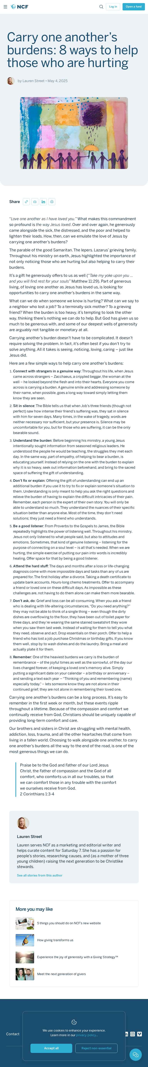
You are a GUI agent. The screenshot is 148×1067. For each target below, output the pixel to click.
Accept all (51, 1048)
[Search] (101, 7)
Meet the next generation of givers (61, 974)
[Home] (19, 6)
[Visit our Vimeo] (139, 1034)
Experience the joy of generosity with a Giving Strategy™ (77, 957)
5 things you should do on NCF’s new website (69, 923)
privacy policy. (86, 1035)
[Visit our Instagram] (132, 1034)
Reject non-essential (96, 1048)
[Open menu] (5, 7)
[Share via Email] (34, 201)
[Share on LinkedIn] (43, 201)
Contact (12, 1034)
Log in (113, 6)
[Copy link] (26, 201)
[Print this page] (51, 201)
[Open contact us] (136, 1055)
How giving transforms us (55, 940)
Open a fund (134, 6)
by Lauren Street (31, 81)
